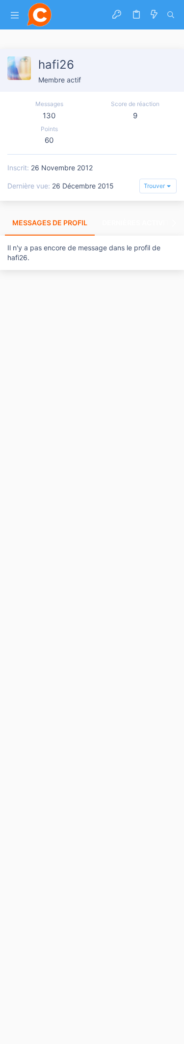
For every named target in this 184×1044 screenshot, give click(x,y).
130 (49, 115)
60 (49, 140)
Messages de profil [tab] (49, 222)
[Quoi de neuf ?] (154, 15)
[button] (15, 15)
